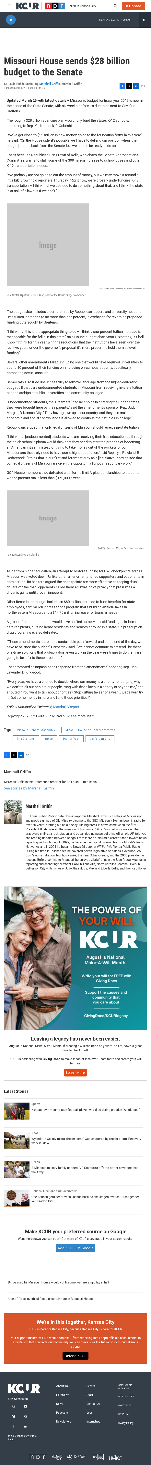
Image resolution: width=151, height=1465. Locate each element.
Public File (123, 1414)
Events (91, 1386)
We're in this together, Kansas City (75, 1322)
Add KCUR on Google (75, 1248)
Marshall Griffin (49, 84)
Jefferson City (100, 738)
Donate (135, 6)
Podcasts (62, 1412)
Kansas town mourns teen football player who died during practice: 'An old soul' (85, 1110)
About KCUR (63, 1386)
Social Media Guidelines (124, 1387)
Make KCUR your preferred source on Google (75, 1231)
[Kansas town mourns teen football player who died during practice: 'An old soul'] (16, 1111)
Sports (35, 1104)
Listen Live (62, 1394)
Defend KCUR (75, 1355)
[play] (11, 20)
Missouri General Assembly (36, 730)
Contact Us (93, 1403)
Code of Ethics (125, 1396)
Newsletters (63, 1421)
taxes (49, 738)
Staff (90, 1394)
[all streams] (145, 20)
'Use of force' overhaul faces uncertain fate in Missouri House (50, 1299)
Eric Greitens (26, 738)
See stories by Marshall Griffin (29, 788)
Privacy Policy (125, 1423)
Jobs (90, 1412)
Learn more (75, 1072)
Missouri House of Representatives (90, 730)
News (35, 1133)
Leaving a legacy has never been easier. (75, 1039)
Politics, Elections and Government (54, 1191)
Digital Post (71, 738)
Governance (124, 1405)
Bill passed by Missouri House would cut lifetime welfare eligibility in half (58, 1282)
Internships (93, 1421)
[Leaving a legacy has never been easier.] (75, 958)
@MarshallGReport (64, 707)
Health (35, 1162)
